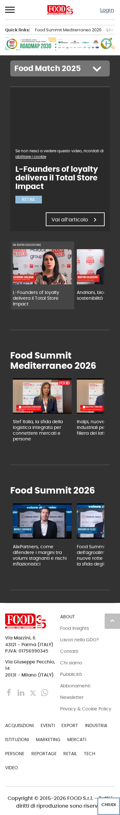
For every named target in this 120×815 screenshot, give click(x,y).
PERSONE (14, 753)
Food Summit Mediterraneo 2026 (68, 30)
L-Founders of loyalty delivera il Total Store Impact (36, 298)
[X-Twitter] (33, 692)
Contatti (69, 651)
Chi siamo (71, 663)
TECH (89, 753)
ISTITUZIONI (17, 739)
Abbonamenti (75, 686)
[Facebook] (9, 692)
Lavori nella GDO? (79, 640)
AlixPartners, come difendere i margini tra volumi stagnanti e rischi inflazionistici (40, 555)
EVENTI (48, 725)
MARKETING (48, 739)
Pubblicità (71, 674)
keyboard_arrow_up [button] (112, 620)
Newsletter (72, 697)
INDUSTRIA (96, 725)
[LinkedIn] (21, 692)
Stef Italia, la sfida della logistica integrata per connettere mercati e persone (38, 430)
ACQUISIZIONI (19, 725)
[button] (10, 10)
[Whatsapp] (45, 692)
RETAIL (70, 753)
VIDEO (11, 767)
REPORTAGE (44, 753)
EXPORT (69, 725)
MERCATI (76, 739)
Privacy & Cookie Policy (85, 709)
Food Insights (74, 628)
